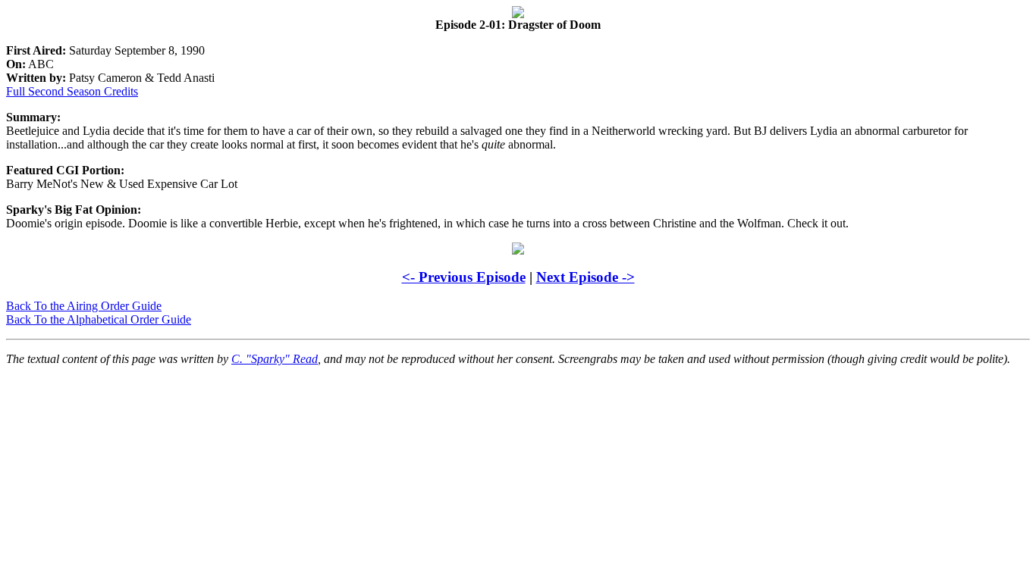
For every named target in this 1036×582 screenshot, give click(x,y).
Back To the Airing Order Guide (84, 305)
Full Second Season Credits (72, 91)
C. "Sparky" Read (274, 358)
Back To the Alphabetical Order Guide (98, 319)
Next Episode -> (585, 277)
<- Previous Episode (464, 277)
